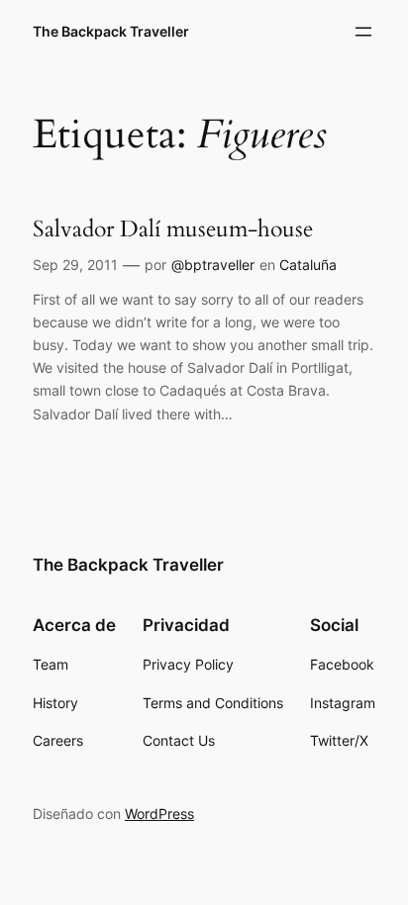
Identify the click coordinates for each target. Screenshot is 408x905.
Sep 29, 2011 (75, 264)
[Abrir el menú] (363, 32)
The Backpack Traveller (111, 31)
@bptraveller (213, 264)
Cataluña (308, 264)
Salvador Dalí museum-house (173, 229)
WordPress (159, 813)
